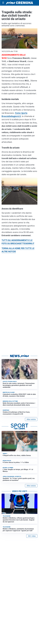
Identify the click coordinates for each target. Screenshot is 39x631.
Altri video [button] (32, 536)
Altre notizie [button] (31, 419)
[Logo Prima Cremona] (19, 2)
